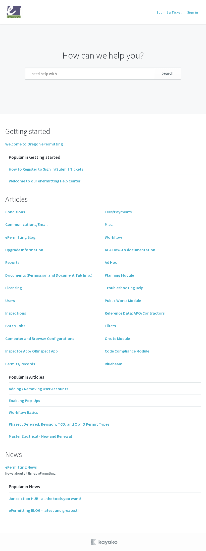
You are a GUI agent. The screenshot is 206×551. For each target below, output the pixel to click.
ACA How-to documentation (130, 249)
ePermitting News (21, 467)
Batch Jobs (15, 325)
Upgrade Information (24, 249)
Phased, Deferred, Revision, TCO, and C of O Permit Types (59, 424)
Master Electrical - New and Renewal (40, 436)
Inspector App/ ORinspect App (31, 351)
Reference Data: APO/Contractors (135, 313)
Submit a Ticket (169, 12)
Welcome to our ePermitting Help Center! (45, 180)
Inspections (15, 313)
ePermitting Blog (20, 237)
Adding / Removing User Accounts (38, 388)
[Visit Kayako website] (104, 542)
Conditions (15, 211)
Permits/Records (20, 363)
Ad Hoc (111, 262)
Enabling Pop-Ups (24, 400)
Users (10, 300)
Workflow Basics (23, 412)
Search (167, 73)
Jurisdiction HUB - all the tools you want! (45, 498)
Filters (110, 325)
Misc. (109, 224)
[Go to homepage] (14, 12)
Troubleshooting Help (124, 287)
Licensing (13, 287)
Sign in (192, 12)
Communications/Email (26, 224)
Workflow (113, 237)
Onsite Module (117, 338)
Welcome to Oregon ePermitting (34, 143)
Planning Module (119, 275)
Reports (12, 262)
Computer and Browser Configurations (39, 338)
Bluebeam (113, 363)
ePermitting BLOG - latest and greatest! (44, 510)
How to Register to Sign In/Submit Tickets (46, 169)
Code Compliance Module (127, 351)
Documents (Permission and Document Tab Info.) (48, 275)
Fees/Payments (118, 211)
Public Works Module (123, 300)
